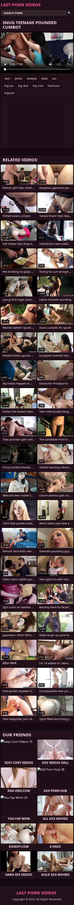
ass (54, 78)
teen (7, 78)
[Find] (69, 13)
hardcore (53, 85)
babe (44, 78)
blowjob (32, 78)
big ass (9, 85)
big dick (23, 85)
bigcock (9, 93)
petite (18, 78)
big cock (38, 85)
